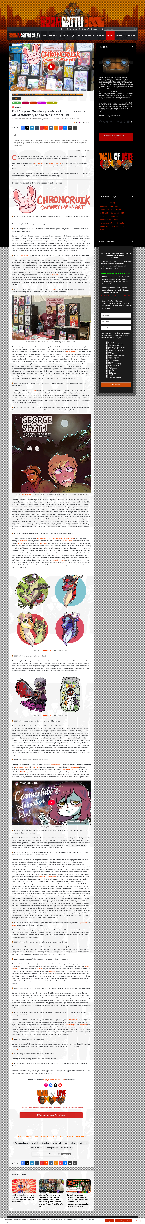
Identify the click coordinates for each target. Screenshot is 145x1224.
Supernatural (52, 103)
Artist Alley (78, 35)
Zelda (103, 230)
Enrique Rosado (67, 541)
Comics (111, 35)
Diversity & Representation (116, 355)
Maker (117, 220)
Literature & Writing (114, 364)
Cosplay (54, 35)
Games (104, 216)
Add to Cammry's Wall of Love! (117, 136)
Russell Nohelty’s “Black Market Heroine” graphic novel (55, 538)
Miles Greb (83, 1025)
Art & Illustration (113, 346)
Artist (36, 1143)
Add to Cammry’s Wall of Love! (52, 1115)
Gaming (120, 35)
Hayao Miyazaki (56, 765)
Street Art (110, 375)
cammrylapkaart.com (19, 1049)
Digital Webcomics (114, 354)
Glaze (14, 925)
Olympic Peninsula (55, 164)
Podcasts (119, 223)
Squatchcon (85, 166)
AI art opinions (22, 1143)
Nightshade (83, 923)
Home (45, 35)
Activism (110, 342)
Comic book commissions (65, 1143)
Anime (103, 203)
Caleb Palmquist (70, 1025)
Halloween (116, 216)
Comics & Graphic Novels (116, 347)
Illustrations (37, 1148)
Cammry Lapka (26, 494)
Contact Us (131, 35)
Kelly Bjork (52, 971)
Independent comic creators (59, 1148)
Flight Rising (24, 772)
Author (46, 1143)
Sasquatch (32, 390)
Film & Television (113, 360)
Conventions (65, 35)
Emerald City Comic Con (47, 877)
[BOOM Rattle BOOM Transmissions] (25, 35)
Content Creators (113, 349)
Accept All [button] (109, 1221)
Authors (102, 35)
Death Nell (43, 543)
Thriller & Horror (117, 226)
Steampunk (111, 374)
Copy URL (66, 1154)
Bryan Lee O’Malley (21, 767)
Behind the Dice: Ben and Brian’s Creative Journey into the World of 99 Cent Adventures (23, 1198)
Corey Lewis (75, 767)
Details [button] (137, 1221)
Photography (106, 223)
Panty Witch (23, 966)
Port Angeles (38, 164)
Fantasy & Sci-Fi (113, 359)
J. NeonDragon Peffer (68, 770)
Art (112, 203)
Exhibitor (104, 213)
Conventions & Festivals (115, 350)
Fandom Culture (113, 357)
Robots (104, 226)
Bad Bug (20, 543)
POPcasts (41, 103)
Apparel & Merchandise (115, 344)
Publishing (111, 370)
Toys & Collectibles (114, 377)
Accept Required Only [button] (123, 1221)
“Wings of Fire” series (58, 560)
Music (109, 367)
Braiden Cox (73, 1020)
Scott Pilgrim (36, 767)
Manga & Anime (113, 365)
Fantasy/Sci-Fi (117, 213)
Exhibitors (90, 35)
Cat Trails (23, 541)
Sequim (39, 969)
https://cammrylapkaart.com (54, 1080)
